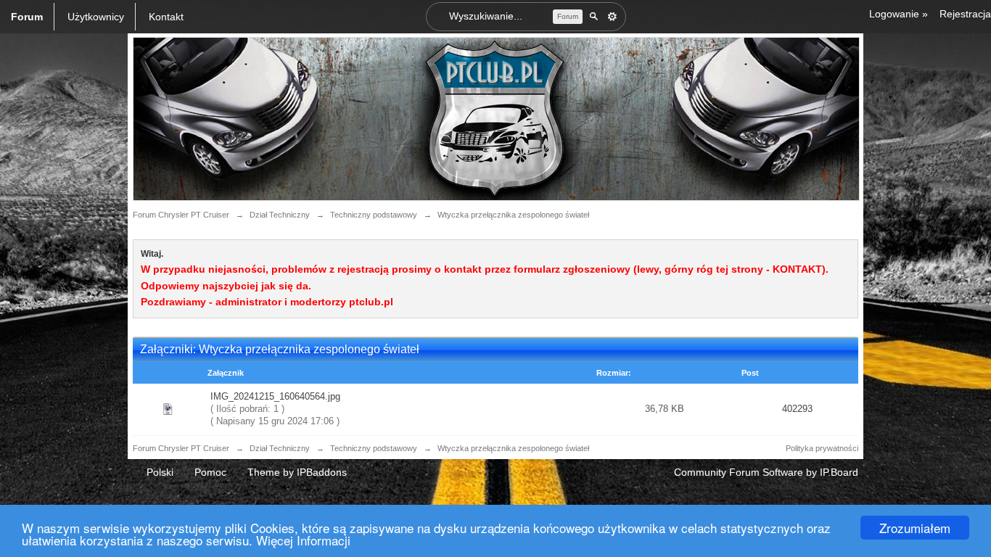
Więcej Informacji (303, 540)
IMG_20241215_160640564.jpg (275, 396)
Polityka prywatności (822, 448)
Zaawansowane (612, 16)
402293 (797, 408)
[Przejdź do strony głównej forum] (496, 117)
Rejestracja (965, 14)
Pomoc (210, 472)
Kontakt (166, 16)
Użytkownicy (95, 16)
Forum (27, 16)
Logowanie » (898, 14)
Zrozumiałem (914, 528)
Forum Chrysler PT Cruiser (181, 448)
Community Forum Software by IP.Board (766, 472)
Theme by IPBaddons (297, 472)
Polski (160, 472)
